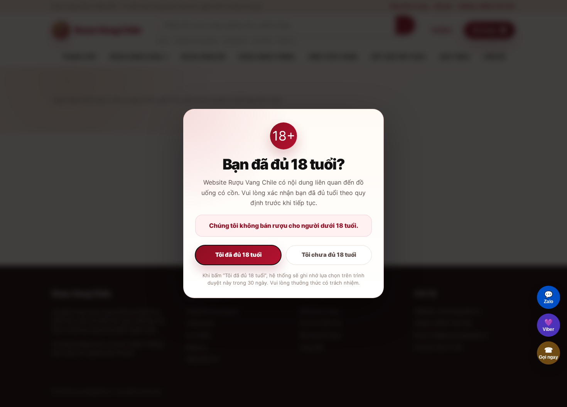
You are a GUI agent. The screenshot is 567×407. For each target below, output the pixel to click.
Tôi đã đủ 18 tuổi (238, 254)
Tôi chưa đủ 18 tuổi (329, 254)
